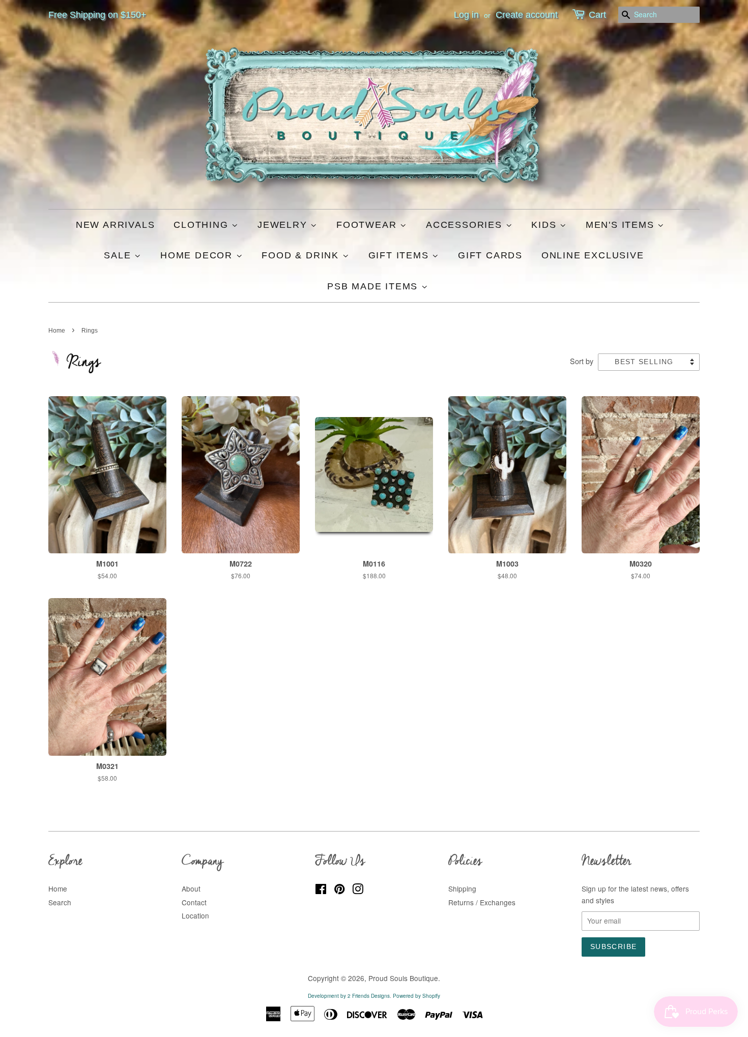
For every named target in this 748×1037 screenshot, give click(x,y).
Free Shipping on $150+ (97, 15)
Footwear (368, 225)
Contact (194, 902)
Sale (119, 255)
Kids (545, 225)
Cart (597, 15)
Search (59, 902)
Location (195, 915)
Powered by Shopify (416, 995)
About (191, 888)
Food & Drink (302, 255)
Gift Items (400, 255)
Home (56, 330)
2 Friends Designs (369, 995)
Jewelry (283, 225)
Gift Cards (490, 255)
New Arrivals (115, 225)
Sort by (581, 360)
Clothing (203, 225)
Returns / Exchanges (481, 902)
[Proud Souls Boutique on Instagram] (357, 890)
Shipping (462, 888)
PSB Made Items (374, 286)
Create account (527, 15)
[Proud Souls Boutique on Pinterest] (339, 890)
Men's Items (622, 225)
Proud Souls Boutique (403, 978)
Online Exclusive (592, 255)
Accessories (466, 225)
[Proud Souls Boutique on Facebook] (321, 890)
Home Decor (198, 255)
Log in (466, 15)
